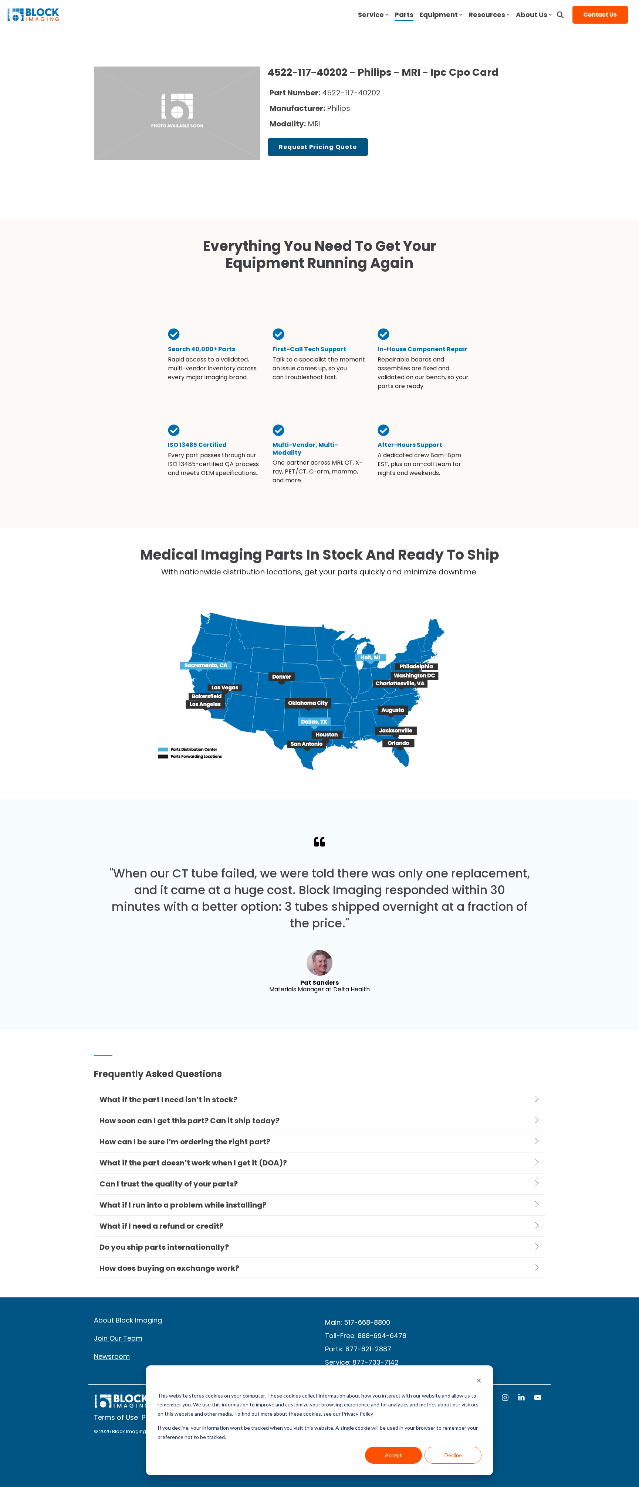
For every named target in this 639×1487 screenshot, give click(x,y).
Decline (453, 1455)
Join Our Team (118, 1338)
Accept (393, 1455)
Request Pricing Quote (318, 147)
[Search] (560, 15)
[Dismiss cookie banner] (478, 1381)
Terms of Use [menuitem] (116, 1417)
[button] (506, 1398)
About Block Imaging (128, 1320)
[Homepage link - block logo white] (121, 1405)
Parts (404, 14)
